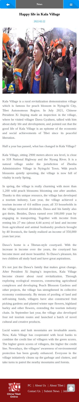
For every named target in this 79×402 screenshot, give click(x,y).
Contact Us (34, 391)
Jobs (65, 391)
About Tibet (56, 385)
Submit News (51, 391)
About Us (40, 385)
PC (29, 385)
